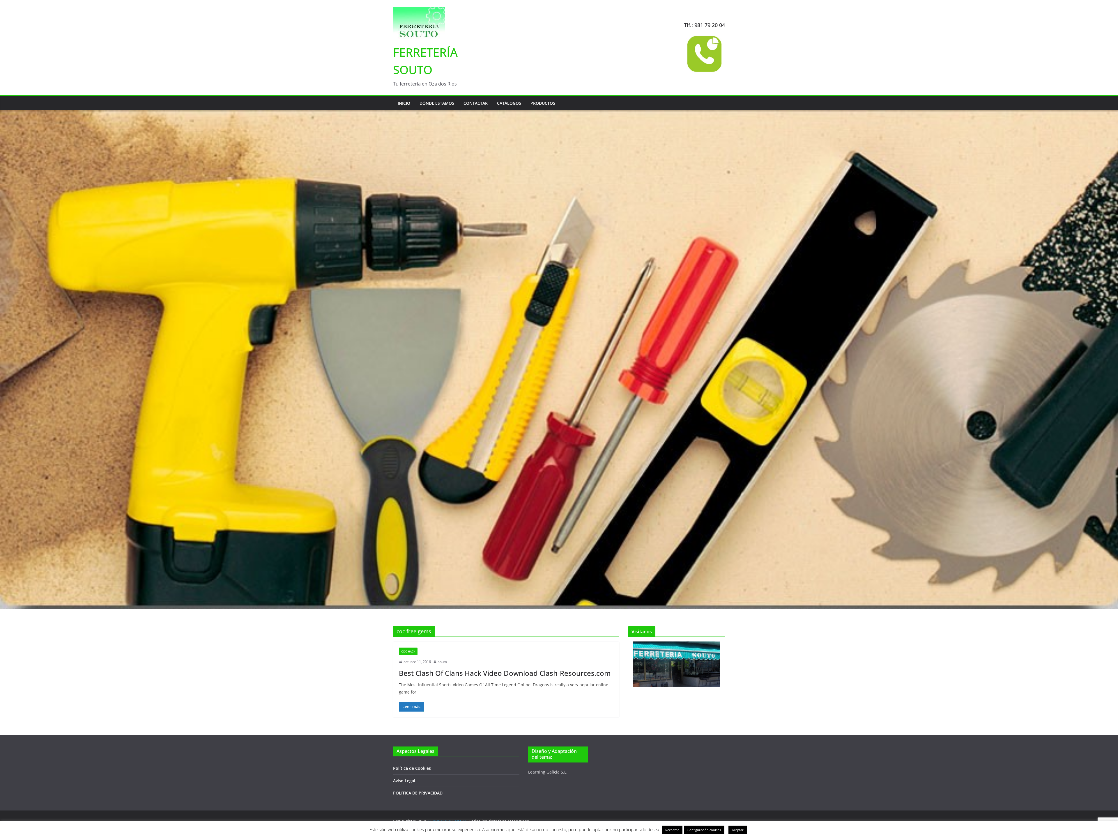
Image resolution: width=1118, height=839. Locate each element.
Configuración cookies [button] (704, 830)
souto (442, 661)
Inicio (404, 103)
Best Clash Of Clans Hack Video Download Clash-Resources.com (505, 673)
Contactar (476, 103)
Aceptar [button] (738, 830)
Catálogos (509, 103)
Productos (542, 103)
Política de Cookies (412, 768)
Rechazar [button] (672, 830)
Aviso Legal (404, 780)
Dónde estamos (437, 103)
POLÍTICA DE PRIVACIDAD (418, 793)
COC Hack (408, 651)
